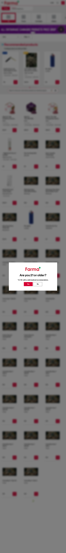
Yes (28, 284)
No (38, 284)
